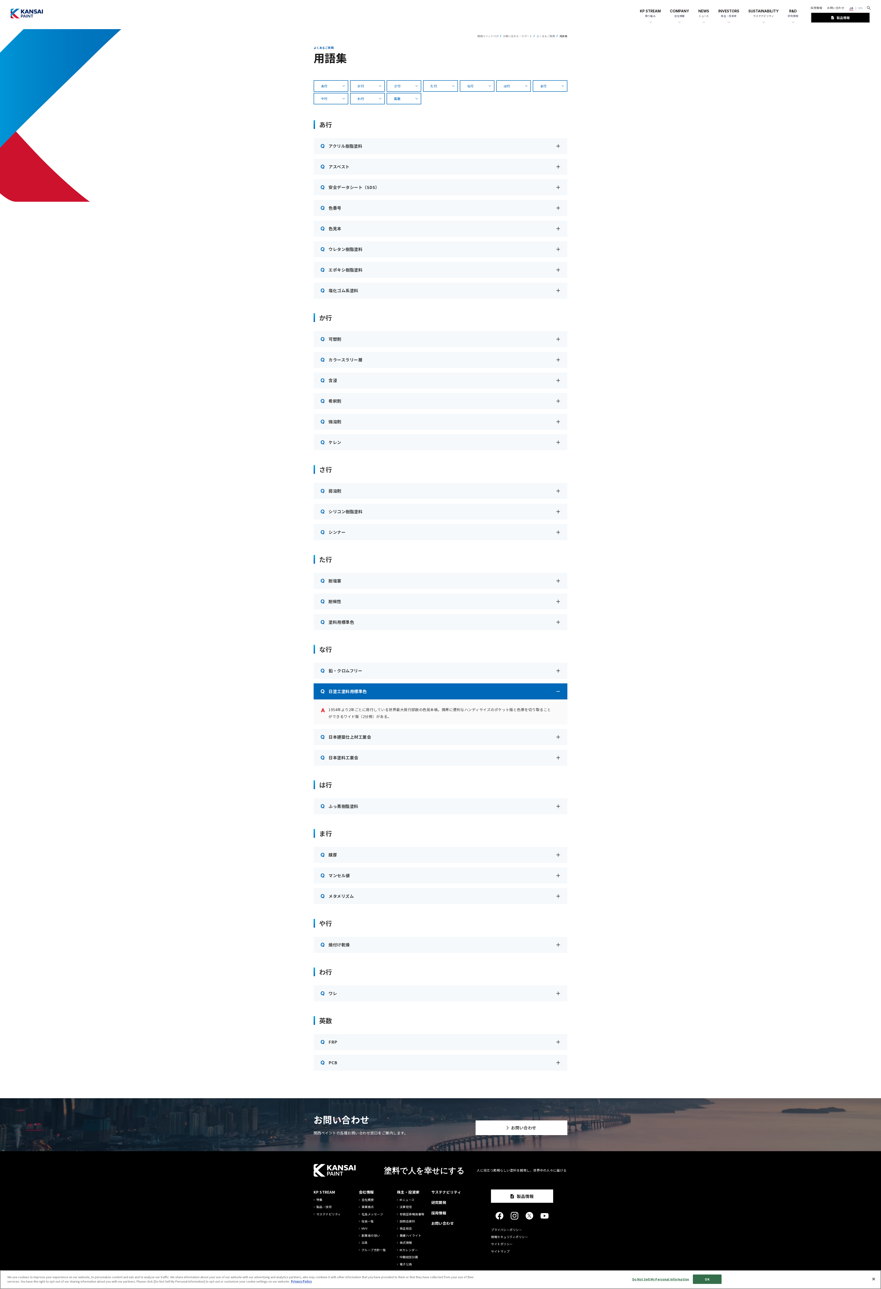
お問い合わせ (835, 8)
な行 (470, 86)
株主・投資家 (408, 1192)
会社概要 (368, 1200)
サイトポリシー (502, 1244)
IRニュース (407, 1200)
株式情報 (406, 1243)
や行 (324, 98)
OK (707, 1279)
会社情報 (366, 1192)
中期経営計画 (409, 1257)
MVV (364, 1228)
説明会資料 (407, 1221)
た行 (433, 86)
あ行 (324, 86)
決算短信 (406, 1207)
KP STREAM (324, 1192)
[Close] (874, 1279)
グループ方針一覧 (374, 1250)
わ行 (360, 98)
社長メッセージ (372, 1214)
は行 (507, 86)
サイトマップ (500, 1251)
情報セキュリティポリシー (509, 1237)
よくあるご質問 (546, 36)
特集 (319, 1200)
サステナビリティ (328, 1214)
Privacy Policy (301, 1281)
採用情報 (816, 8)
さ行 (397, 86)
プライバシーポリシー (506, 1230)
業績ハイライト (410, 1236)
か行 (360, 86)
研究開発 (438, 1202)
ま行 (543, 86)
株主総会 (406, 1228)
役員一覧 (368, 1221)
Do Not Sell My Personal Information (660, 1279)
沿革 (365, 1243)
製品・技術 (324, 1207)
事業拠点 (368, 1207)
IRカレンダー (409, 1250)
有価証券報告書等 (412, 1214)
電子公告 (406, 1264)
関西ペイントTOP (488, 36)
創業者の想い (371, 1236)
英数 (397, 98)
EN (860, 8)
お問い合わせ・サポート (517, 36)
